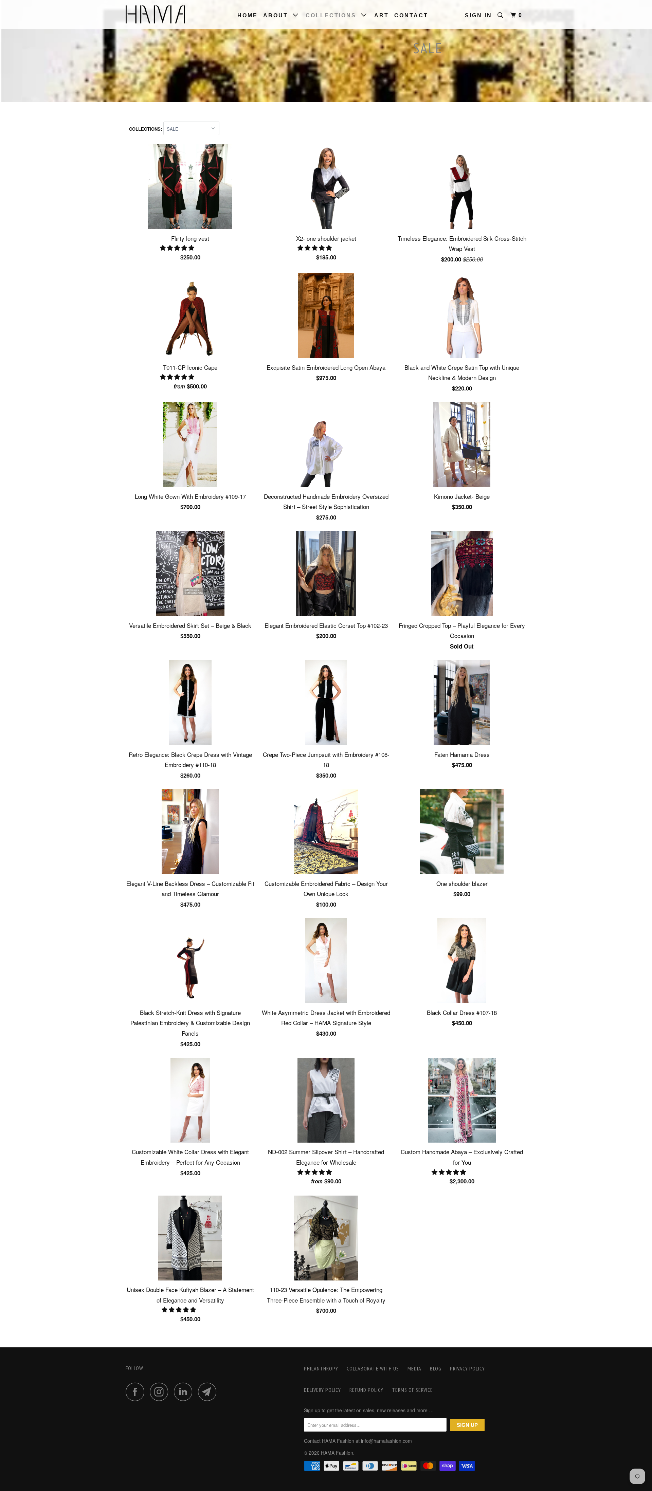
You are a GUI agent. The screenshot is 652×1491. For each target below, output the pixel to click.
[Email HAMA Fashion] (209, 1391)
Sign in (478, 15)
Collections (333, 15)
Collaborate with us (373, 1368)
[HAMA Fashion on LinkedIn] (185, 1391)
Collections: (146, 129)
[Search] (501, 15)
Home (247, 15)
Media (414, 1368)
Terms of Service (412, 1389)
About (278, 15)
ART (381, 15)
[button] (178, 247)
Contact (411, 15)
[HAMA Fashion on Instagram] (161, 1391)
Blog (435, 1368)
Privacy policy (467, 1368)
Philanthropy (321, 1368)
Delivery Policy (322, 1389)
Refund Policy (366, 1389)
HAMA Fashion (337, 1452)
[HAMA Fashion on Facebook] (137, 1391)
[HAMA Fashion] (160, 14)
